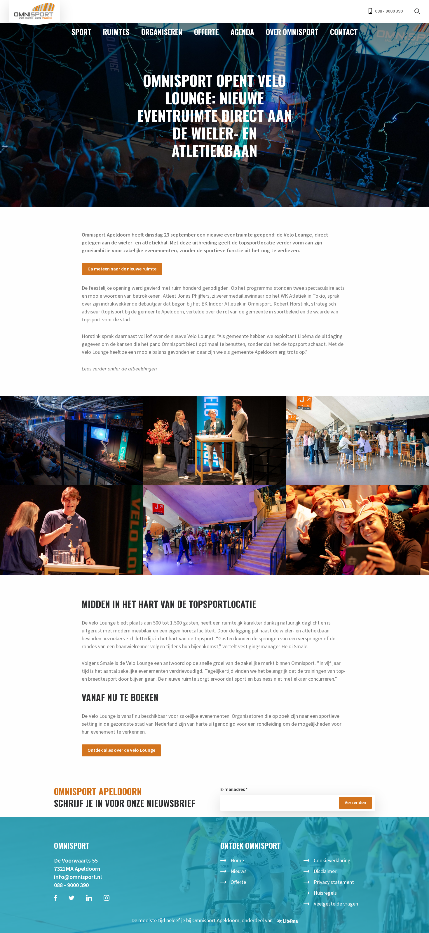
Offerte (206, 31)
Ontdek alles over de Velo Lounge (121, 750)
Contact (344, 31)
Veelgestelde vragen (336, 903)
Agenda (242, 31)
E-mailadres (232, 789)
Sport (81, 31)
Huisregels (325, 892)
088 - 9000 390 (389, 11)
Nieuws (239, 871)
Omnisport (34, 11)
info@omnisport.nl (78, 876)
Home (237, 860)
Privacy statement (334, 882)
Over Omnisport (292, 31)
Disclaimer (325, 871)
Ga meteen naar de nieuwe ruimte (122, 269)
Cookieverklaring (332, 860)
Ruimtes (116, 31)
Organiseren (161, 31)
